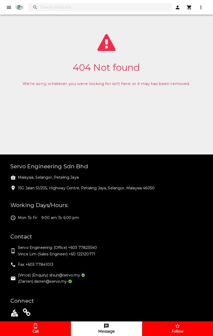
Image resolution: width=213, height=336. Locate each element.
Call (35, 331)
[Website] (27, 313)
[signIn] (177, 7)
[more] (201, 7)
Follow (177, 331)
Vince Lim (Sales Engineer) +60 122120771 (56, 254)
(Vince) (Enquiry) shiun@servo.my (49, 275)
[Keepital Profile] (14, 312)
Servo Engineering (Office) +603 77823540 (57, 247)
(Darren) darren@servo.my (42, 281)
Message (106, 331)
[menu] (9, 7)
